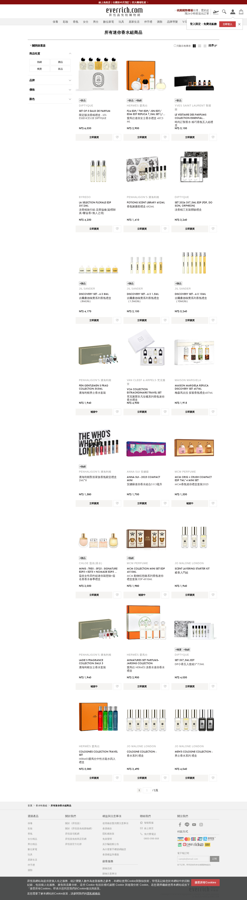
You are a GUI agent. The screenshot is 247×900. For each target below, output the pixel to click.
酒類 (159, 21)
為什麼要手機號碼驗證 (114, 849)
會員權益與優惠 (110, 854)
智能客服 (149, 822)
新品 (60, 69)
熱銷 (39, 62)
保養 (55, 21)
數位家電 (108, 21)
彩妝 (65, 21)
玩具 (121, 21)
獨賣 (39, 69)
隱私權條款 (93, 893)
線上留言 (149, 828)
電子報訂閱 (183, 853)
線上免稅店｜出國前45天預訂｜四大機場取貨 (122, 2)
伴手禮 (148, 21)
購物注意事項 (109, 873)
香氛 (75, 21)
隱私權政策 (108, 833)
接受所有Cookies (205, 882)
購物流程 (107, 868)
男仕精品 (32, 844)
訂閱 (214, 859)
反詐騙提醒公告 (110, 844)
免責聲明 (107, 839)
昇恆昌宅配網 (72, 833)
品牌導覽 (172, 21)
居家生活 (134, 21)
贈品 (60, 62)
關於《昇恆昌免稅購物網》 (79, 828)
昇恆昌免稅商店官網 (75, 839)
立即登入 (227, 24)
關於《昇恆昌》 (73, 823)
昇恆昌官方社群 (73, 844)
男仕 (95, 21)
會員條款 (107, 828)
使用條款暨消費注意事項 (115, 823)
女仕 (85, 21)
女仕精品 (32, 839)
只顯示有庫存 (184, 46)
